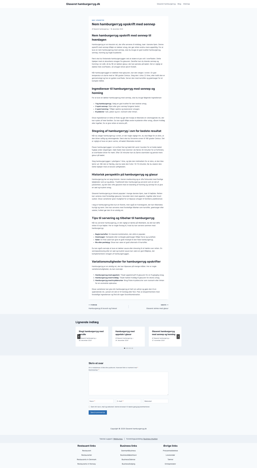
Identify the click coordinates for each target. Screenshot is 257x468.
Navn (92, 401)
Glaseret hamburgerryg (166, 4)
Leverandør (170, 455)
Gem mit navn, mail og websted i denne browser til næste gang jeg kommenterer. (120, 407)
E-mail (120, 401)
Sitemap (186, 4)
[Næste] (178, 336)
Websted (148, 401)
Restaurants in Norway (86, 464)
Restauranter (86, 455)
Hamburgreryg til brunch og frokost (103, 306)
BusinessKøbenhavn (128, 455)
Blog (179, 4)
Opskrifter (100, 20)
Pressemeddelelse (170, 451)
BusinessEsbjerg (128, 464)
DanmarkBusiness (128, 451)
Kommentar (94, 370)
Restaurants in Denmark (86, 459)
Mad (93, 20)
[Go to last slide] (78, 336)
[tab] (124, 348)
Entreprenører (170, 464)
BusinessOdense (128, 459)
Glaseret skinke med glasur (157, 306)
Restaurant (86, 451)
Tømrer (170, 459)
